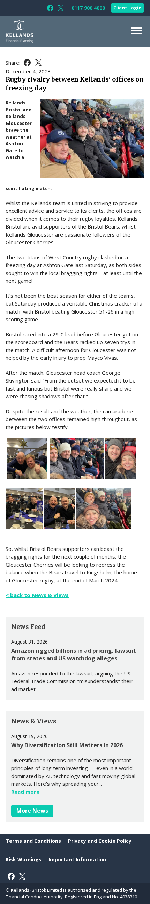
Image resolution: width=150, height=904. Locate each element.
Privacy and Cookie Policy (100, 841)
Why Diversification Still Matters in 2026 (67, 745)
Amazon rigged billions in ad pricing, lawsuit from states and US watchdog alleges (73, 654)
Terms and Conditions (33, 841)
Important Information (77, 859)
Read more (25, 791)
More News (32, 810)
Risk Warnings (24, 859)
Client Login (127, 8)
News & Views (34, 721)
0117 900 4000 (88, 8)
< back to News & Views (37, 594)
